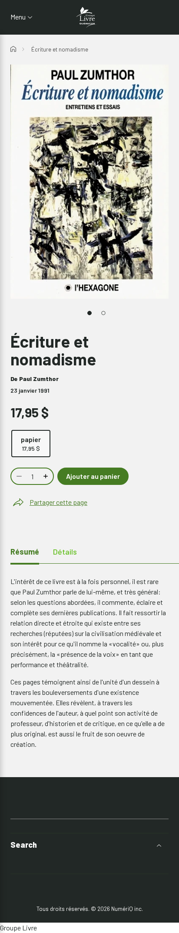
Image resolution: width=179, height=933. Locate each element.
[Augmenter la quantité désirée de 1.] (46, 476)
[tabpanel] (89, 662)
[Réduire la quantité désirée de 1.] (18, 476)
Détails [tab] (65, 551)
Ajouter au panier (93, 476)
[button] (89, 844)
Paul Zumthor (39, 378)
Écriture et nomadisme (59, 49)
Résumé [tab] (24, 551)
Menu (18, 17)
